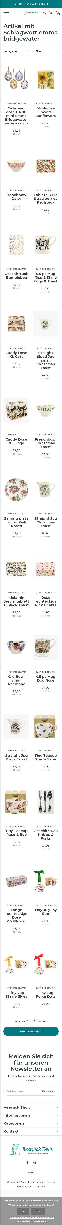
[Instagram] (34, 1162)
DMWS (21, 1186)
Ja (23, 1211)
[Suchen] (50, 12)
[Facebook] (27, 1162)
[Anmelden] (44, 12)
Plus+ (30, 1186)
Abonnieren (48, 1091)
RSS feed (40, 1186)
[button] (6, 13)
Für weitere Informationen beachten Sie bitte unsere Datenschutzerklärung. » (32, 1219)
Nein (38, 1211)
